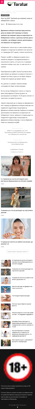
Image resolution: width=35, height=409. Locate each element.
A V (4, 24)
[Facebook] (17, 407)
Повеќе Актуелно (16, 152)
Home (2, 11)
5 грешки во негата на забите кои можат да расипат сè (17, 243)
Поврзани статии (16, 149)
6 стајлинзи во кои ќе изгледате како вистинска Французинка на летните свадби (16, 180)
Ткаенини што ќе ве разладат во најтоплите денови (17, 211)
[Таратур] (17, 2)
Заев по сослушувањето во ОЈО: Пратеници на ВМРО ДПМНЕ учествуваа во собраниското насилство (18, 131)
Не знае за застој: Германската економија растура (17, 142)
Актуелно (8, 11)
